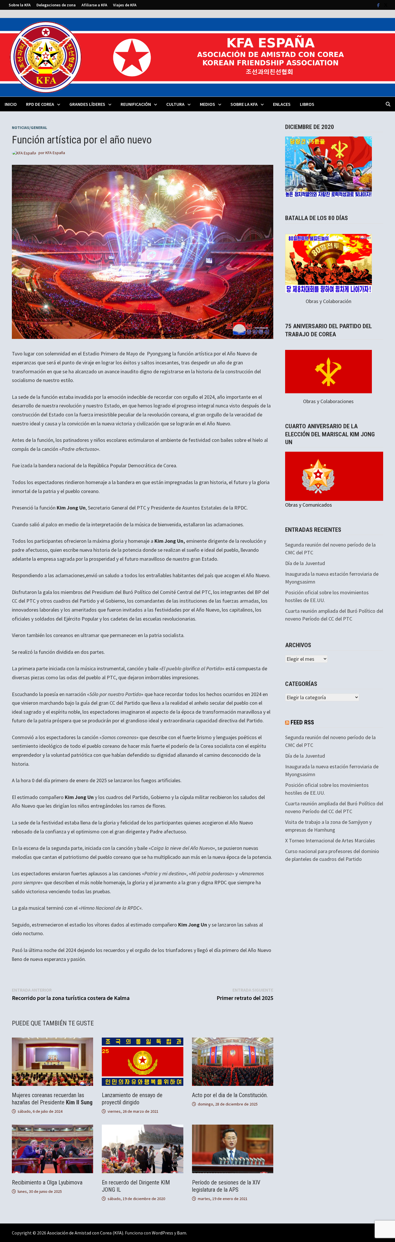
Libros (307, 104)
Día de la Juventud (305, 563)
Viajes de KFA (124, 5)
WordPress (162, 1233)
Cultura (175, 104)
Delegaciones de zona (56, 5)
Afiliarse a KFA (94, 5)
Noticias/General (29, 127)
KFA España (55, 152)
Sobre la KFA (20, 5)
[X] (385, 4)
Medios (207, 104)
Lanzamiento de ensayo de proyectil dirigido (132, 1099)
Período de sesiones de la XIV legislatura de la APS (226, 1186)
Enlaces (282, 104)
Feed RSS (302, 722)
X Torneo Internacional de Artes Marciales (330, 840)
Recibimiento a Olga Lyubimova (47, 1182)
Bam (181, 1233)
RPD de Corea (40, 104)
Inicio (11, 104)
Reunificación (136, 104)
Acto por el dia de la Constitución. (230, 1095)
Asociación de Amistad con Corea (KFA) (85, 1233)
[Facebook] (379, 4)
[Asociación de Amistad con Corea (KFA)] (197, 56)
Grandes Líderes (87, 104)
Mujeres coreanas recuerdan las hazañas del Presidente (52, 1099)
